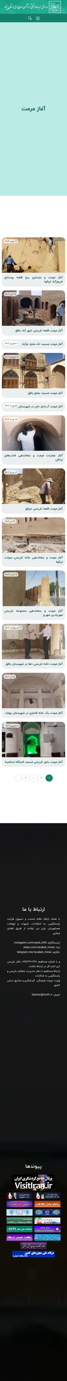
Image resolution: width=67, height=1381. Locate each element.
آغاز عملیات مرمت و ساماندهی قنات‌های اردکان (33, 458)
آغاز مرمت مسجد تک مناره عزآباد (42, 344)
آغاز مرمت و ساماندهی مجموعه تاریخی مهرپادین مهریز (33, 613)
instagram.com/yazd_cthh (30, 943)
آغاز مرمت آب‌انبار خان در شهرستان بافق (37, 407)
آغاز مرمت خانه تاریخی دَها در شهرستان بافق (34, 664)
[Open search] (30, 18)
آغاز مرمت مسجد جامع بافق (45, 393)
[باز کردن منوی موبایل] (38, 18)
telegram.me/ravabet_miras (34, 952)
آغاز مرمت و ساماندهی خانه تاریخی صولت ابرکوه (33, 560)
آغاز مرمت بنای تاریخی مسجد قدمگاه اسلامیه (34, 762)
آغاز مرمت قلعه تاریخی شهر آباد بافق (39, 331)
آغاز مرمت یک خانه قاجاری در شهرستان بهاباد (34, 713)
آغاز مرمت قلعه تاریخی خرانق (44, 509)
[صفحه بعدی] (18, 778)
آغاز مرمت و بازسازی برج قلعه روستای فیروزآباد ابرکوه (33, 279)
